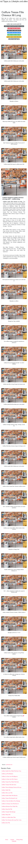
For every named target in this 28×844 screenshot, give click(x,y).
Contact (12, 839)
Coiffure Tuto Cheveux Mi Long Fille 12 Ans (11, 820)
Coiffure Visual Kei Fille (7, 809)
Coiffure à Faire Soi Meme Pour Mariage (11, 801)
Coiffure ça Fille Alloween (7, 773)
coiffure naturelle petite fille (14, 28)
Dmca (6, 839)
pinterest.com (9, 764)
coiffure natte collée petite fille (14, 30)
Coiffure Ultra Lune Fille (7, 792)
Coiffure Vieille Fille (6, 790)
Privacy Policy (19, 839)
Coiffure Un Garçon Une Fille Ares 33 (10, 803)
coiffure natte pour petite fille (14, 32)
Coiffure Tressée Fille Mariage (8, 812)
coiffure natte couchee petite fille (14, 24)
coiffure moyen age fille (14, 39)
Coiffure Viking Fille (6, 814)
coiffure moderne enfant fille (14, 34)
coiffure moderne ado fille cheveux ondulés (14, 26)
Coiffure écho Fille (6, 822)
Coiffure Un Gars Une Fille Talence (10, 779)
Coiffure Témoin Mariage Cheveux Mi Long (11, 787)
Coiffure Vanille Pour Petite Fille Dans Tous (11, 771)
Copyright (14, 841)
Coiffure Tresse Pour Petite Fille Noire (10, 782)
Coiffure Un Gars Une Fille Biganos (10, 776)
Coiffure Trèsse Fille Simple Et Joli (9, 798)
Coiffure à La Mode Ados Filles (9, 817)
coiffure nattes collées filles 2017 (14, 37)
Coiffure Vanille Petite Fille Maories (9, 795)
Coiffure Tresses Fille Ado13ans (9, 784)
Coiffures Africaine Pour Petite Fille (9, 806)
